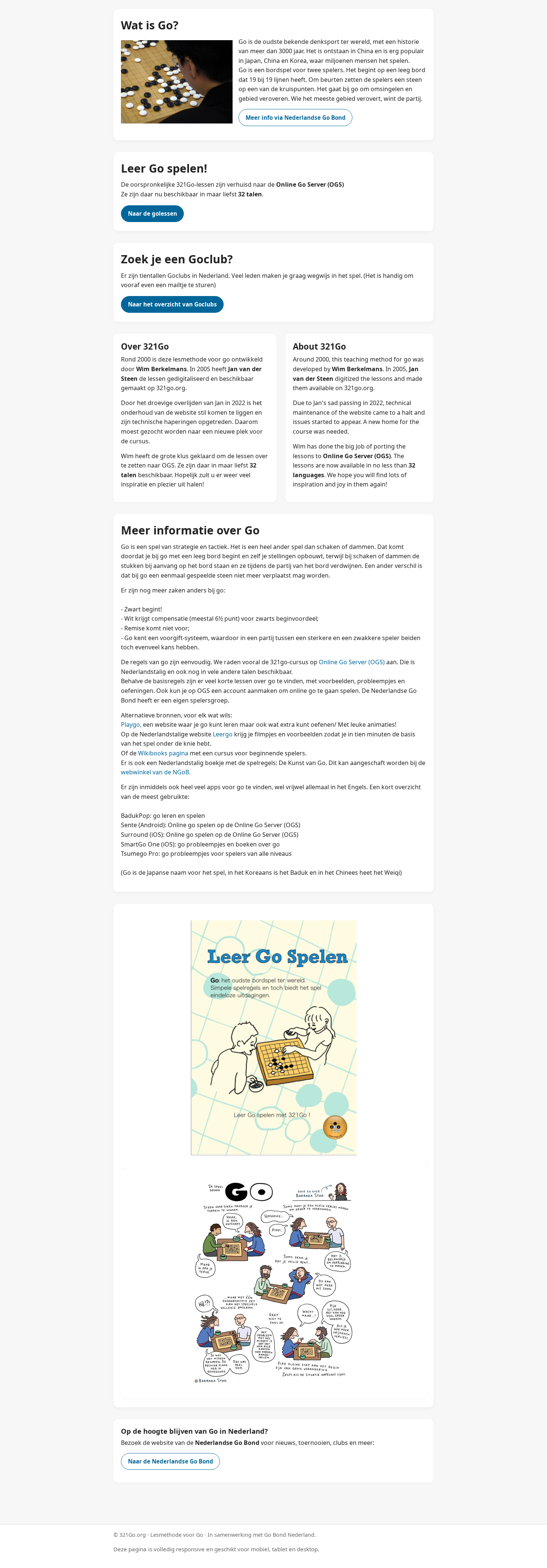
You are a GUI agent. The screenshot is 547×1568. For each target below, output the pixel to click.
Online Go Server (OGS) (352, 662)
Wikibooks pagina (163, 753)
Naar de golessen (152, 213)
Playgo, (131, 724)
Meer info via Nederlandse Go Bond (296, 117)
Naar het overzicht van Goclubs (172, 304)
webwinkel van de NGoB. (156, 772)
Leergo (223, 734)
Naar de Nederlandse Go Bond (170, 1461)
